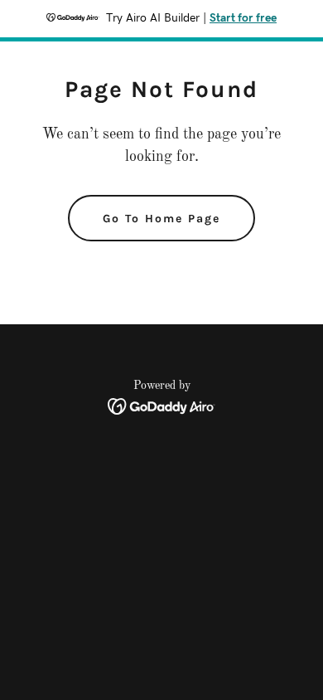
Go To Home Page (161, 218)
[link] (162, 406)
